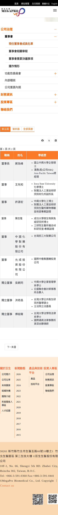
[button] (55, 29)
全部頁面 (28, 129)
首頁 (16, 4)
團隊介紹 (6, 396)
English (54, 4)
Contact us (7, 485)
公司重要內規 (13, 87)
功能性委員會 (13, 73)
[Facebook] (42, 140)
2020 (18, 407)
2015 (18, 435)
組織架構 (6, 391)
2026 (18, 374)
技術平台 (35, 384)
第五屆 (5, 129)
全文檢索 (36, 4)
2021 (18, 402)
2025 (18, 380)
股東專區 (7, 102)
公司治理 (7, 29)
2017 (18, 424)
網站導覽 (25, 4)
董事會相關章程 (18, 51)
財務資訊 (7, 94)
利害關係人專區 (7, 403)
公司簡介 (6, 374)
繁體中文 (46, 4)
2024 (18, 385)
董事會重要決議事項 (21, 58)
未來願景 (6, 385)
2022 (18, 396)
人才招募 (6, 411)
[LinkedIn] (55, 140)
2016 (18, 429)
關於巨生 (5, 368)
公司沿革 (6, 380)
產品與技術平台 (35, 370)
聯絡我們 (7, 109)
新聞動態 (20, 368)
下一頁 (10, 347)
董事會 (9, 36)
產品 (33, 378)
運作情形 (14, 66)
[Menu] (55, 10)
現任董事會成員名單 (21, 43)
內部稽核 (10, 80)
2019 (18, 413)
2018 (18, 418)
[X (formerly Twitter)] (49, 140)
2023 (18, 391)
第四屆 (16, 129)
